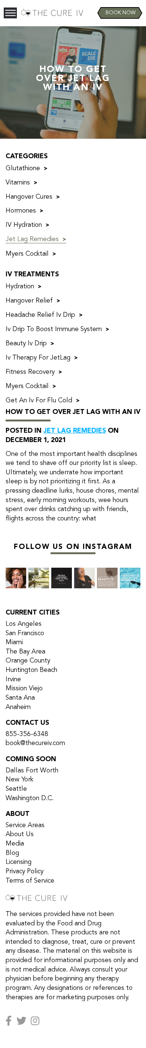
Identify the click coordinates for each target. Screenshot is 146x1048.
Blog (12, 853)
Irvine (13, 679)
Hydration (20, 286)
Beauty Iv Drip (26, 343)
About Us (20, 834)
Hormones (21, 211)
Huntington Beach (31, 670)
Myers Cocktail (27, 254)
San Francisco (25, 633)
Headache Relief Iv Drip (40, 315)
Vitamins (18, 183)
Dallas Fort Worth (32, 771)
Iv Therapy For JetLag (38, 358)
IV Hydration (24, 225)
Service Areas (25, 825)
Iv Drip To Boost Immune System (54, 329)
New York (19, 780)
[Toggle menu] (10, 12)
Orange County (28, 661)
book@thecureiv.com (35, 743)
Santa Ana (20, 698)
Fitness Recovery (30, 372)
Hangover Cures (29, 197)
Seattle (16, 789)
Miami (14, 642)
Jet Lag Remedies (32, 239)
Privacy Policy (24, 871)
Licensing (18, 862)
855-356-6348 (27, 734)
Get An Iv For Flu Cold (39, 400)
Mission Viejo (24, 688)
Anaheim (18, 707)
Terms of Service (30, 881)
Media (15, 844)
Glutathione (23, 168)
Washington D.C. (30, 798)
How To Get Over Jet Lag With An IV (73, 412)
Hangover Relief (29, 301)
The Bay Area (25, 652)
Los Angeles (24, 624)
